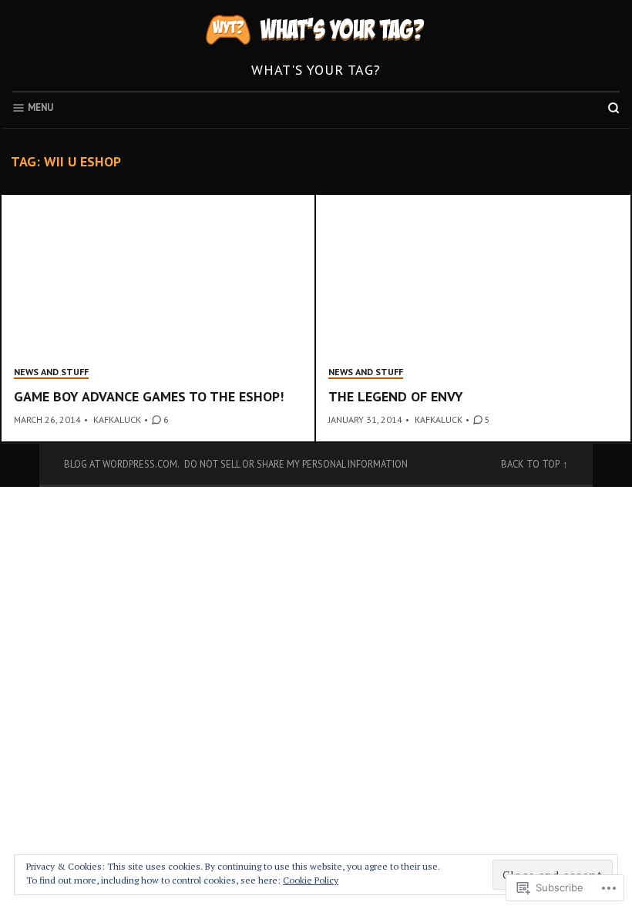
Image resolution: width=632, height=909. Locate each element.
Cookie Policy (310, 880)
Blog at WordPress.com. (122, 464)
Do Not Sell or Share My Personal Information (296, 464)
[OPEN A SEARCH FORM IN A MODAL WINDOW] (613, 108)
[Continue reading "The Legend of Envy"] (473, 318)
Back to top (530, 464)
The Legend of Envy (395, 396)
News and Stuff (51, 371)
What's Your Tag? (316, 70)
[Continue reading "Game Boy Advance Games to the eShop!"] (159, 318)
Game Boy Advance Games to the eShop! (149, 396)
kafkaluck (117, 419)
